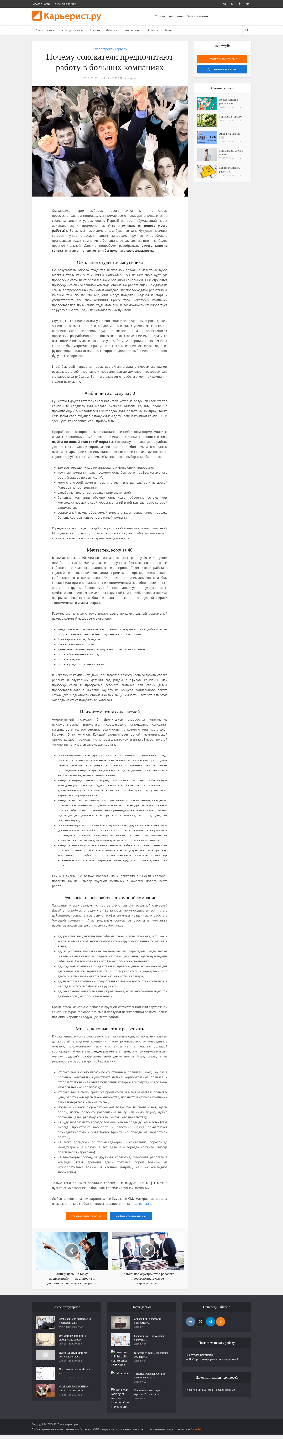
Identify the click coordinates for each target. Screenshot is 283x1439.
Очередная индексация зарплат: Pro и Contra (147, 1392)
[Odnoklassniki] (220, 1321)
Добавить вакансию (131, 1216)
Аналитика (132, 30)
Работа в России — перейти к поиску (54, 4)
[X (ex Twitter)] (200, 1321)
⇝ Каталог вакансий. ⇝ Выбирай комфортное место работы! (212, 1357)
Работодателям (70, 30)
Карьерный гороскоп (231, 116)
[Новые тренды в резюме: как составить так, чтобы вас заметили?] (208, 103)
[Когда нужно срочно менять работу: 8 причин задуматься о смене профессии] (208, 154)
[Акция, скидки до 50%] (208, 137)
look (106, 78)
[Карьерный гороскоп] (208, 120)
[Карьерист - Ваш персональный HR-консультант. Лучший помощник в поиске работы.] (66, 16)
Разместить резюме (86, 1216)
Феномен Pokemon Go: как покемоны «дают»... (149, 1375)
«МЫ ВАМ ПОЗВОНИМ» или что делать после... (74, 1388)
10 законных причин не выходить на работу (72, 1337)
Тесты (168, 30)
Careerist (196, 1429)
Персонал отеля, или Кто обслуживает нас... (73, 1354)
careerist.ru (142, 1204)
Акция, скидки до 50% (229, 135)
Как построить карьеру (110, 49)
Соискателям (43, 30)
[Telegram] (210, 1321)
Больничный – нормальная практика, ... (149, 1338)
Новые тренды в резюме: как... (228, 101)
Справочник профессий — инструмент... (149, 1320)
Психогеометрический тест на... (74, 1371)
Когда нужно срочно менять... (231, 152)
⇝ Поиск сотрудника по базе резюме (210, 1390)
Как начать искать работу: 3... (229, 169)
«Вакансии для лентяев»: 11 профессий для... (75, 1320)
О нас (152, 30)
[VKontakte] (190, 1321)
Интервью (112, 30)
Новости (94, 30)
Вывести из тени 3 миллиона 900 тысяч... (151, 1355)
